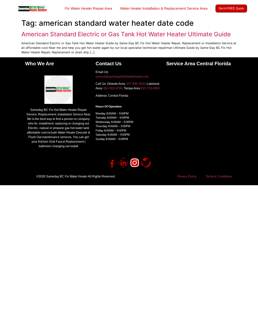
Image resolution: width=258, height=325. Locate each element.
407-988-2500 (135, 83)
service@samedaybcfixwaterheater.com (122, 76)
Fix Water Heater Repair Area (88, 8)
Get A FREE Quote (231, 8)
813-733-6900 (150, 88)
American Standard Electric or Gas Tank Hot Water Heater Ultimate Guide (126, 34)
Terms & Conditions (219, 176)
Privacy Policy (186, 176)
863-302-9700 (113, 88)
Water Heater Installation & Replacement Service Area (164, 8)
